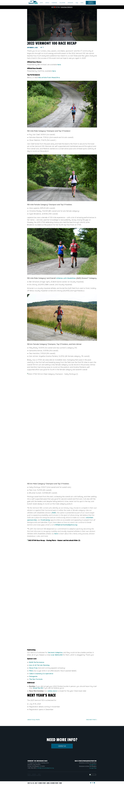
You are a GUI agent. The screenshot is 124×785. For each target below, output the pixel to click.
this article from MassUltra (49, 77)
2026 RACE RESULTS (66, 7)
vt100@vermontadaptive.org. (66, 525)
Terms (39, 774)
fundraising (45, 520)
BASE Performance (36, 662)
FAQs (77, 2)
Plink (31, 671)
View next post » (91, 719)
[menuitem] (41, 2)
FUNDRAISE (54, 2)
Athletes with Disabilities (66, 278)
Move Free (33, 668)
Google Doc (92, 764)
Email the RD (38, 688)
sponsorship (32, 520)
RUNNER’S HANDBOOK (91, 2)
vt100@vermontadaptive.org (45, 768)
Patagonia (33, 676)
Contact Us (62, 746)
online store (52, 691)
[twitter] (91, 783)
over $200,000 (57, 655)
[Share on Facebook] (43, 48)
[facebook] (93, 783)
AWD (53, 513)
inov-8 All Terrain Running (39, 665)
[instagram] (94, 783)
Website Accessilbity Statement (34, 775)
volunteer (89, 517)
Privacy (29, 774)
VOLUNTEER (62, 2)
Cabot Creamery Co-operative (41, 674)
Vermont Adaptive (55, 652)
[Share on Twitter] (41, 48)
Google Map (92, 768)
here (59, 65)
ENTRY (41, 2)
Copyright (34, 774)
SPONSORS (70, 2)
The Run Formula (35, 679)
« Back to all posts (33, 719)
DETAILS (47, 2)
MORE (82, 2)
